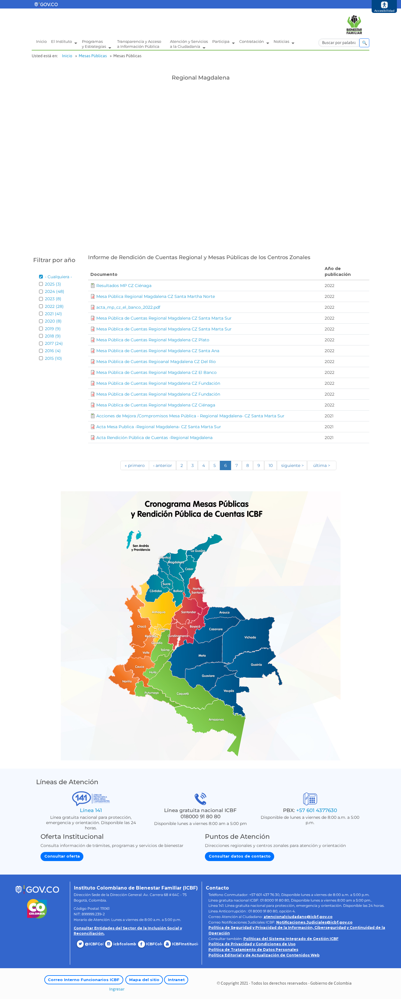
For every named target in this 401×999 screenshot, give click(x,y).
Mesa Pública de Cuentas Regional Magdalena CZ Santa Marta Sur (164, 318)
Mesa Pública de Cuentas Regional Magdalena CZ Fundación (158, 383)
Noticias (282, 41)
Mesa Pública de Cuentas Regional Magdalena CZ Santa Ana (157, 350)
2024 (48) (54, 291)
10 (271, 465)
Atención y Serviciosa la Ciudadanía (189, 44)
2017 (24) (54, 343)
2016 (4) (53, 350)
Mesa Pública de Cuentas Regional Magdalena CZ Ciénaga (155, 405)
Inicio (41, 41)
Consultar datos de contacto (240, 856)
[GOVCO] (37, 889)
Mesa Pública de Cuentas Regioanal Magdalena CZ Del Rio (156, 361)
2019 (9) (53, 328)
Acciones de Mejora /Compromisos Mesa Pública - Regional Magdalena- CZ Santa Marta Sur (190, 416)
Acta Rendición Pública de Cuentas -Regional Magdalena (154, 437)
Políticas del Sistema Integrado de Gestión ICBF (290, 938)
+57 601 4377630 (316, 810)
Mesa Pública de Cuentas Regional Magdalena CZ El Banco (156, 372)
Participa (221, 41)
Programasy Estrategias (94, 44)
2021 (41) (53, 313)
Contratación (252, 41)
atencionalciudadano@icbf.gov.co (298, 916)
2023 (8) (53, 298)
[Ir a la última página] (321, 465)
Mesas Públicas (93, 55)
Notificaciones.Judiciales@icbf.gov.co (314, 922)
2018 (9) (53, 336)
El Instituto (62, 41)
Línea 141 (91, 810)
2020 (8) (53, 321)
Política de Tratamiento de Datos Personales (253, 949)
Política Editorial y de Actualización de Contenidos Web (264, 955)
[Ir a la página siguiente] (292, 465)
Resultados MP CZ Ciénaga (123, 285)
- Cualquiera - (58, 276)
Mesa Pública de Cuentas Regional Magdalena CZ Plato (152, 339)
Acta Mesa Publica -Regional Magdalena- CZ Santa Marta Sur (158, 426)
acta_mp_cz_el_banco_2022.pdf (128, 307)
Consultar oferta (62, 856)
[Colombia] (37, 909)
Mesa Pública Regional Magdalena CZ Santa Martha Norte (155, 296)
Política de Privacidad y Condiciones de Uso (252, 944)
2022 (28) (54, 306)
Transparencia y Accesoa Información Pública (139, 44)
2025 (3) (53, 284)
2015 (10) (53, 358)
